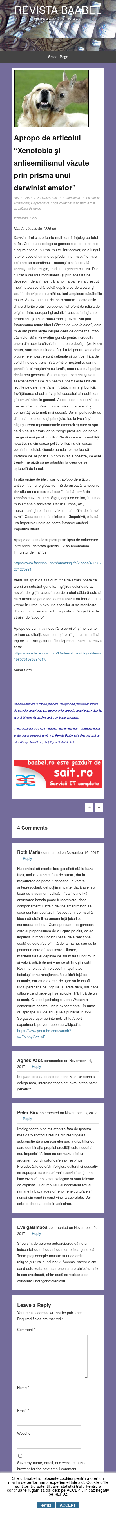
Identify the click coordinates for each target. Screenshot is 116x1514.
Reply (27, 858)
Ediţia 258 (57, 203)
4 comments (71, 197)
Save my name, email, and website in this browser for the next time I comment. (51, 1465)
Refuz (45, 1505)
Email (23, 1410)
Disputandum (40, 203)
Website (23, 1433)
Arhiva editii (21, 203)
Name (23, 1387)
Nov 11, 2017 (23, 197)
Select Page (58, 56)
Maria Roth (49, 197)
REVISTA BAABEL (58, 9)
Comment (26, 1329)
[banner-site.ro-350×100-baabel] (58, 775)
